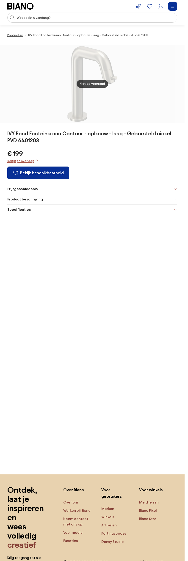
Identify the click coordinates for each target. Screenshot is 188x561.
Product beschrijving (25, 199)
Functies (70, 541)
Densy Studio (112, 542)
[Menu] (172, 6)
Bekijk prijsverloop (20, 161)
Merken (107, 509)
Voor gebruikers (111, 493)
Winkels (107, 517)
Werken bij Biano (77, 510)
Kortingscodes (114, 533)
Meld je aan (149, 502)
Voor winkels (151, 490)
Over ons (71, 502)
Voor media (73, 532)
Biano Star (147, 519)
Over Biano (73, 490)
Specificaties (19, 209)
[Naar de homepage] (20, 6)
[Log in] (160, 6)
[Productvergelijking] (138, 6)
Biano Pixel (148, 510)
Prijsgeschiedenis (22, 189)
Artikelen (109, 525)
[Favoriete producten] (149, 6)
